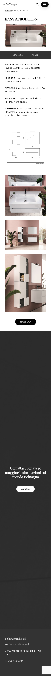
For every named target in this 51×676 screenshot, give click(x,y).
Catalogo (18, 55)
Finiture (34, 55)
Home (8, 10)
